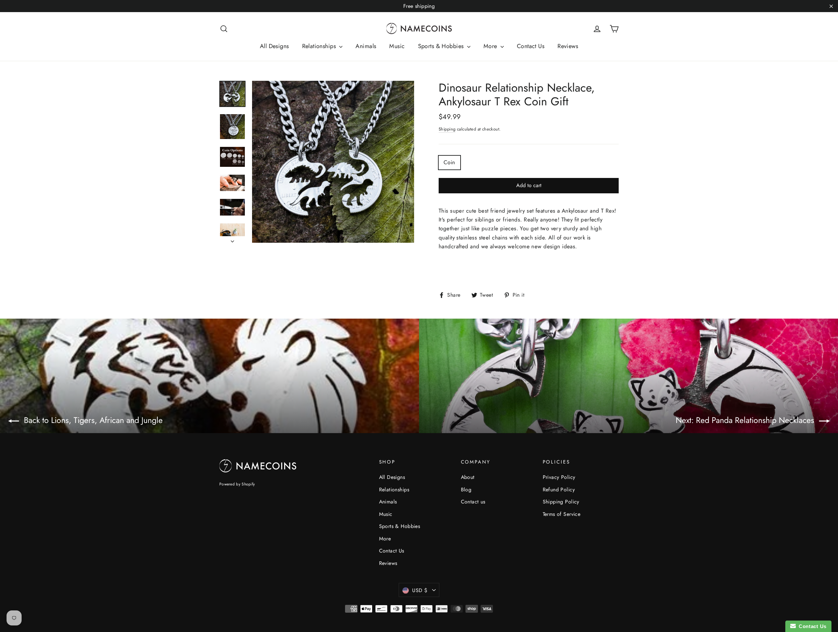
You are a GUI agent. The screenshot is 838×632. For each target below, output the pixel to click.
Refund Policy (559, 489)
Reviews (567, 46)
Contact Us (530, 46)
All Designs (274, 46)
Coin (449, 162)
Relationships (320, 46)
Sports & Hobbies (441, 46)
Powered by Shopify (237, 484)
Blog (466, 489)
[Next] (232, 239)
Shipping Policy (561, 501)
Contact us (473, 501)
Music (397, 46)
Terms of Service (562, 514)
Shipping (447, 129)
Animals (365, 46)
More (491, 46)
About (468, 477)
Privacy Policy (559, 477)
